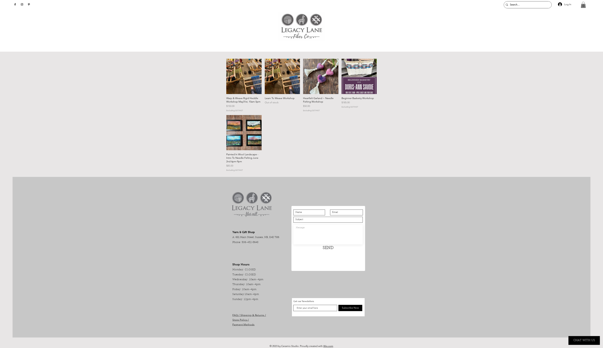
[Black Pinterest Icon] (28, 4)
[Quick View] (244, 76)
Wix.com (328, 346)
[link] (583, 5)
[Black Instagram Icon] (22, 4)
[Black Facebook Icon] (15, 4)
